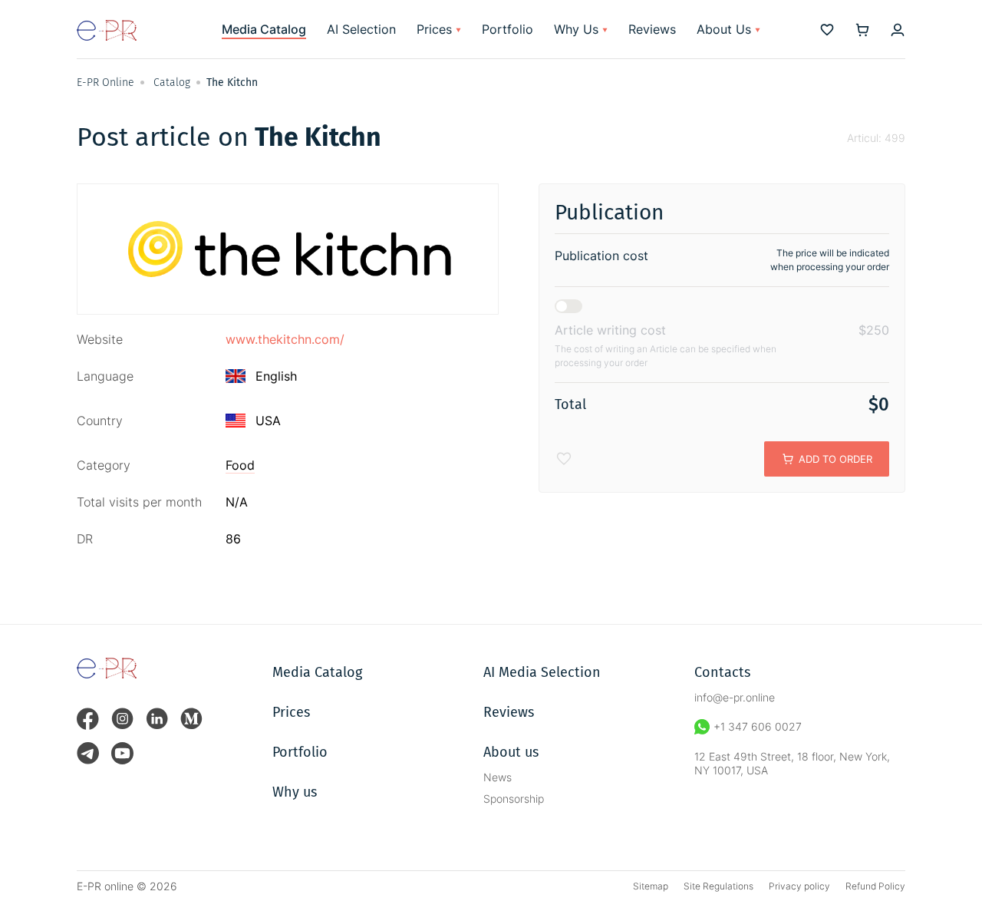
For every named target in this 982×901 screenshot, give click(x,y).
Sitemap (650, 886)
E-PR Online (105, 82)
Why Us (576, 29)
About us (511, 752)
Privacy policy (799, 886)
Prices (434, 29)
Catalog (171, 82)
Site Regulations (718, 886)
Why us (294, 792)
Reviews (652, 29)
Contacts (722, 672)
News (497, 777)
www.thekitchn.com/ (285, 339)
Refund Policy (875, 886)
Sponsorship (513, 798)
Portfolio (507, 29)
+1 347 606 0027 (757, 726)
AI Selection (361, 29)
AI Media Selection (542, 672)
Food (240, 465)
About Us (724, 29)
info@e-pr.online (734, 697)
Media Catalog (264, 29)
